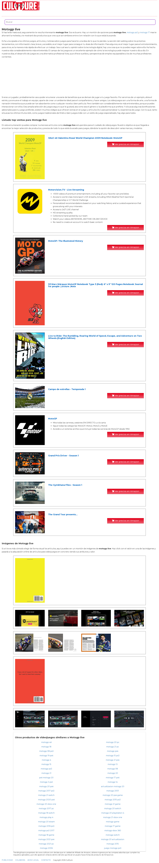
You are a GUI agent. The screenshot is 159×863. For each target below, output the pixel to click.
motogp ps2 (132, 32)
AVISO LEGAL (33, 860)
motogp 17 (145, 32)
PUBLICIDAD (7, 860)
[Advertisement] (79, 77)
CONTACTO (46, 860)
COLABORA (20, 860)
